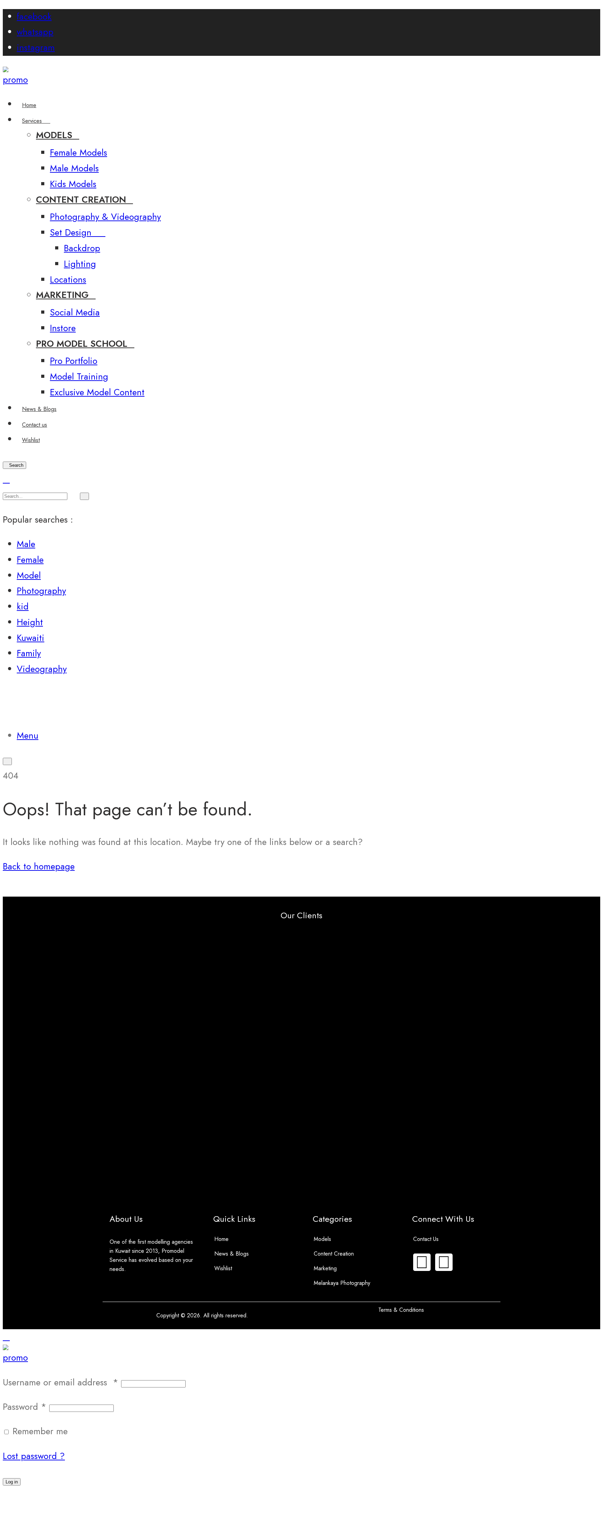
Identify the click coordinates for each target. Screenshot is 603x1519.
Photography (41, 590)
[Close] (6, 479)
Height (30, 622)
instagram (36, 47)
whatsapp (35, 31)
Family (29, 653)
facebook (34, 16)
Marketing (325, 1268)
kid (23, 606)
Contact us (426, 1239)
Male (26, 544)
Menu (27, 735)
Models (322, 1239)
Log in (12, 1481)
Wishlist (223, 1268)
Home (221, 1239)
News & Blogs (231, 1254)
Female (30, 559)
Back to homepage (39, 866)
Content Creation (334, 1254)
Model (29, 575)
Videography (42, 669)
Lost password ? (34, 1456)
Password (24, 1406)
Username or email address (60, 1382)
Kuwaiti (30, 637)
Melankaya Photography (342, 1283)
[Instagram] (422, 1262)
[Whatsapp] (444, 1262)
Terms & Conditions (401, 1310)
